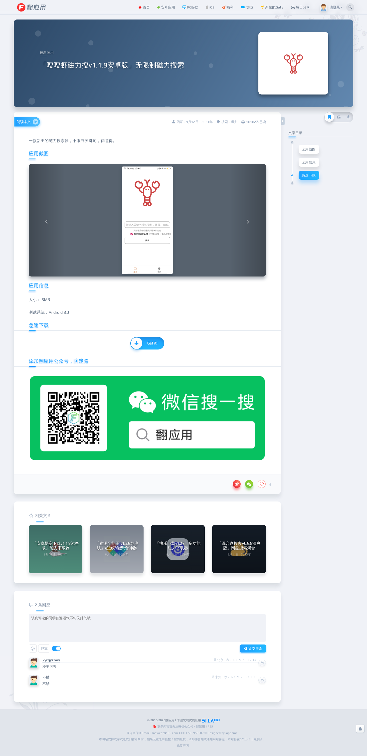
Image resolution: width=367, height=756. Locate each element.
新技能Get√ (273, 7)
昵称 (44, 648)
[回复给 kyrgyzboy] (262, 663)
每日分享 (302, 7)
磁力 (234, 122)
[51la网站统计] (211, 720)
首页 (146, 7)
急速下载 (309, 175)
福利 (229, 7)
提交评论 (254, 648)
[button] (46, 220)
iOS (211, 7)
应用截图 (309, 149)
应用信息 (309, 162)
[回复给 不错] (262, 680)
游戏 (249, 7)
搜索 (224, 122)
